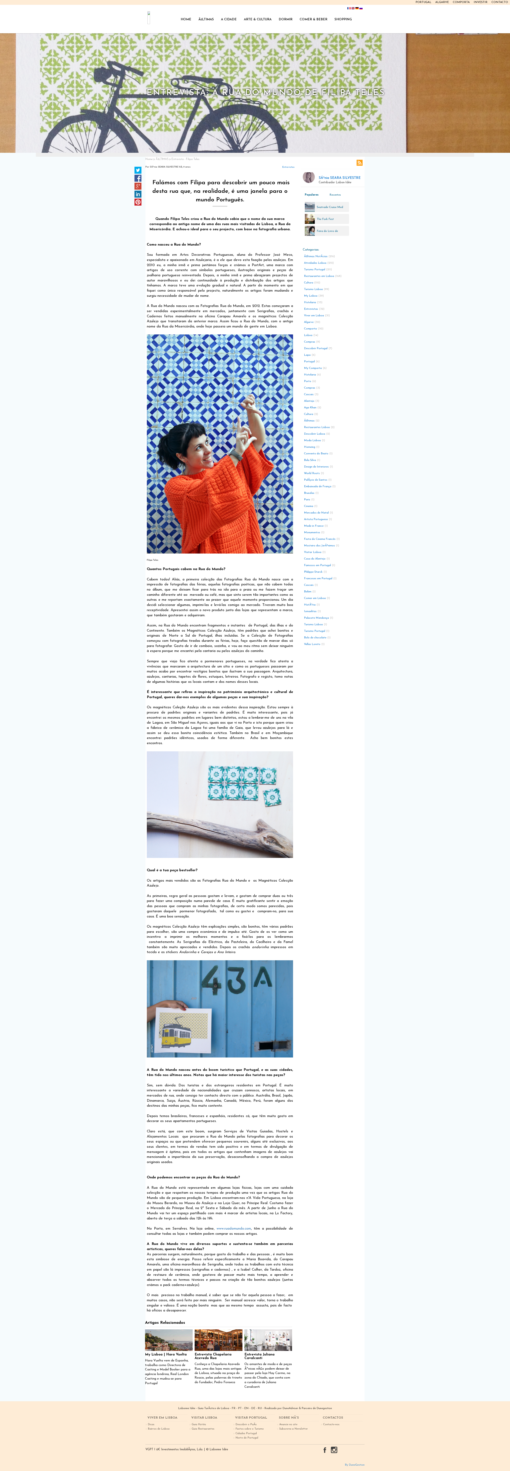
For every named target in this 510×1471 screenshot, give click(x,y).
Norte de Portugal (246, 1438)
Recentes (335, 194)
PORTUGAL (423, 2)
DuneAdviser (290, 1408)
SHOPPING (343, 19)
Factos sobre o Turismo (249, 1429)
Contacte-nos (331, 1424)
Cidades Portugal (246, 1433)
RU (260, 1408)
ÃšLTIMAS (206, 19)
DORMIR (285, 19)
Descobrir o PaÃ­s (246, 1424)
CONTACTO (499, 2)
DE (253, 1408)
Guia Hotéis (199, 1424)
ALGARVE (442, 2)
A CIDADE (229, 19)
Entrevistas (288, 167)
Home (149, 159)
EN (246, 1408)
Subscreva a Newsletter (293, 1429)
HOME (186, 19)
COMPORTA (461, 2)
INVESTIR (480, 2)
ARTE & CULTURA (258, 19)
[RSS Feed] (360, 163)
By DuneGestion (355, 1464)
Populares (312, 194)
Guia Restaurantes (203, 1429)
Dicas (151, 1424)
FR (233, 1408)
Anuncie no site (288, 1424)
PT (240, 1408)
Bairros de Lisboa (159, 1429)
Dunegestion (324, 1408)
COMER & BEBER (313, 19)
